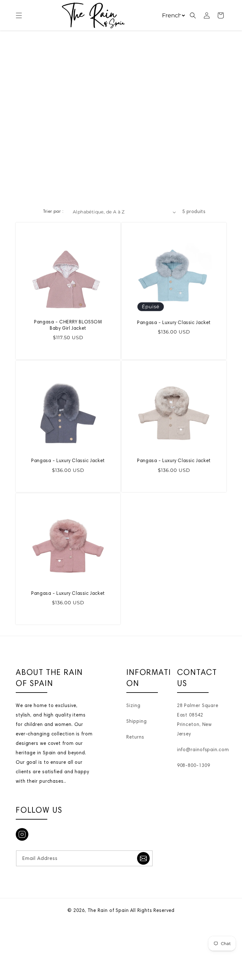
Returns (135, 737)
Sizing (133, 706)
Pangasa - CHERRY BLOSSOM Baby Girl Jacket (68, 325)
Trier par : (53, 212)
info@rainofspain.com (203, 750)
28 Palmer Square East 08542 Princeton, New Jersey (197, 720)
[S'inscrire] (143, 858)
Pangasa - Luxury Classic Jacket (174, 323)
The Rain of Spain (108, 910)
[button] (19, 15)
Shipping (136, 721)
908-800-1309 (193, 765)
